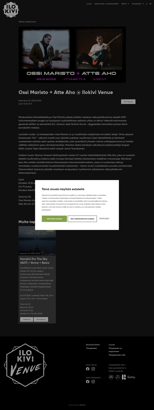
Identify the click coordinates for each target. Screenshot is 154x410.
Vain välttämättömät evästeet (82, 219)
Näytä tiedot (104, 218)
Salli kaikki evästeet (54, 219)
